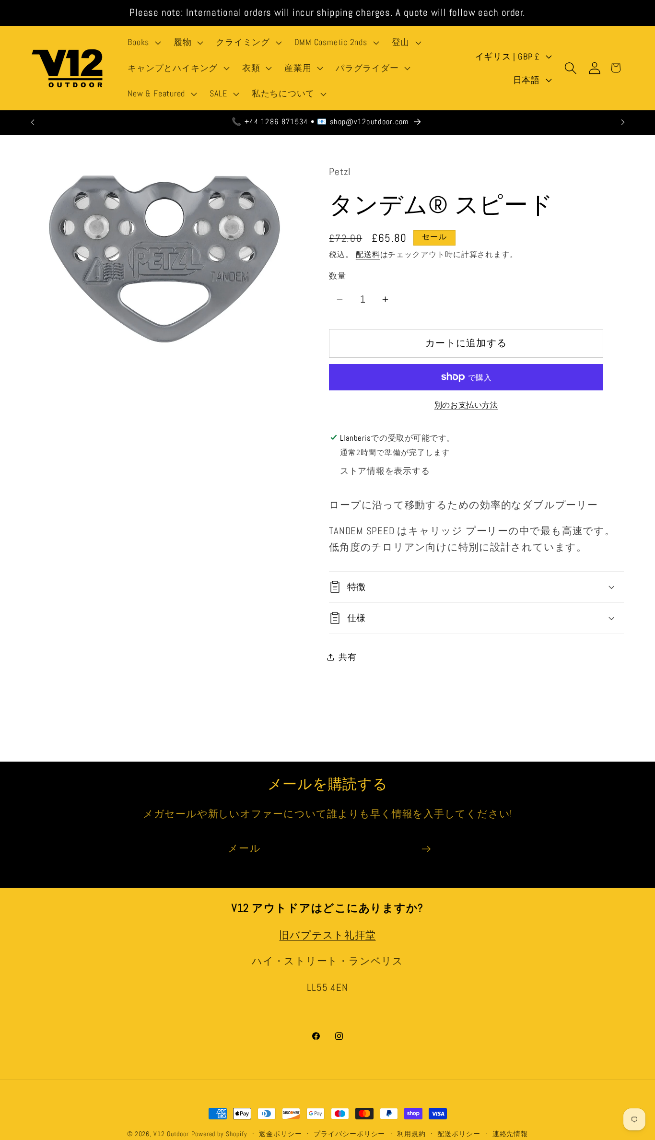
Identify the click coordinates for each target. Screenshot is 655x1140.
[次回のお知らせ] (622, 122)
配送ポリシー (458, 1133)
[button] (143, 43)
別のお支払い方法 (466, 405)
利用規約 (411, 1133)
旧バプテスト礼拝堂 (327, 935)
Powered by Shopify (219, 1133)
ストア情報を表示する (385, 470)
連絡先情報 (510, 1133)
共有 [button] (348, 656)
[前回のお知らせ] (32, 122)
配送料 (368, 254)
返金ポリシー (280, 1133)
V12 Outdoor (171, 1133)
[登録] (426, 849)
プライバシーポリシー (349, 1133)
